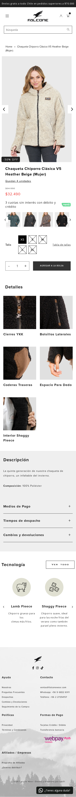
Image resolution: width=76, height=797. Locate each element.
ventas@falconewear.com (53, 687)
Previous (4, 109)
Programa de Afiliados (13, 762)
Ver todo (60, 565)
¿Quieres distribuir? (12, 767)
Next (72, 109)
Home (9, 47)
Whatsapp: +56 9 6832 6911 (55, 692)
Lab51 (62, 781)
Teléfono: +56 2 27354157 (53, 697)
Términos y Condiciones (14, 729)
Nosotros (6, 687)
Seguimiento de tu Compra (16, 706)
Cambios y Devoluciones (14, 701)
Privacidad (7, 725)
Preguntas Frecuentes (13, 692)
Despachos (7, 697)
